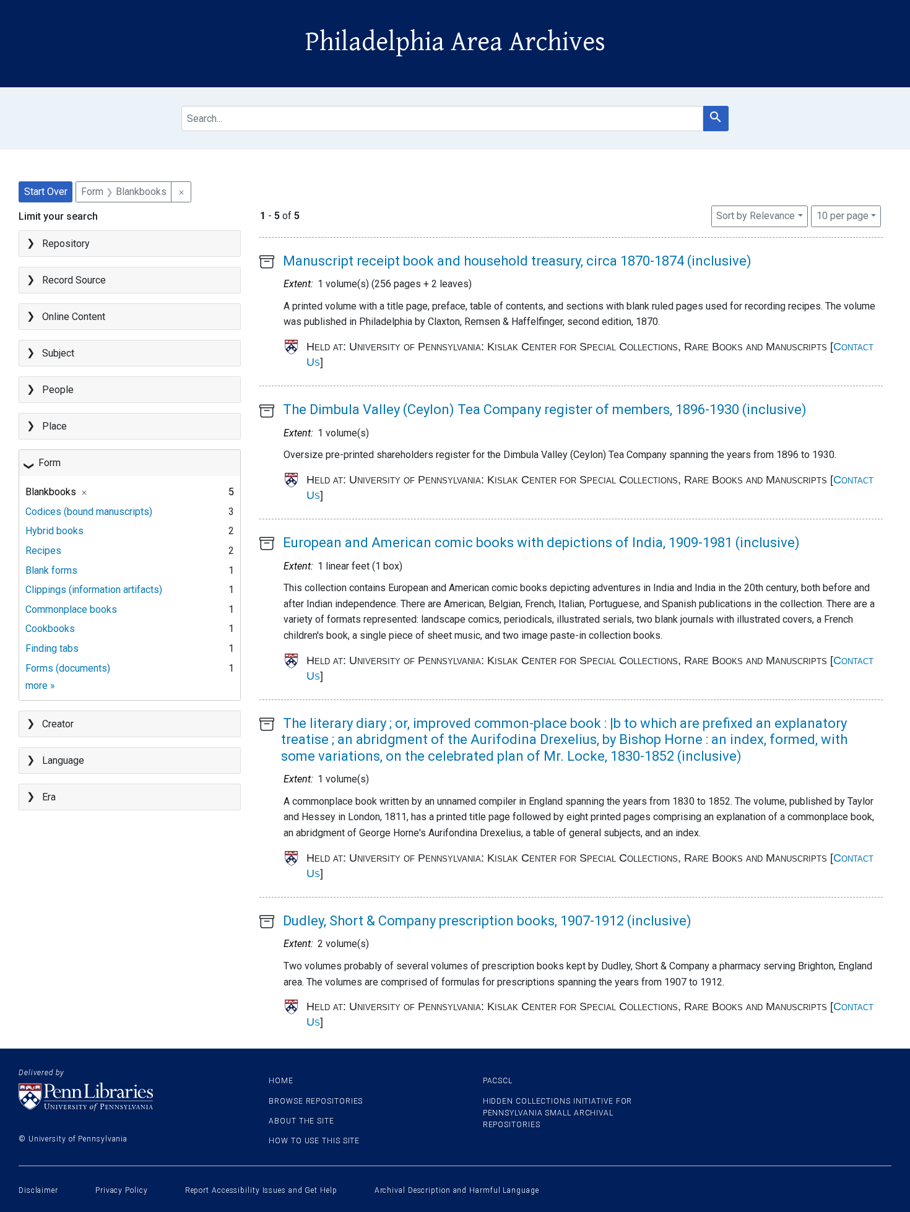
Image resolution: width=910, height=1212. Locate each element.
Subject (58, 353)
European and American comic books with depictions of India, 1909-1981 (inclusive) (541, 542)
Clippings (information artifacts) (93, 589)
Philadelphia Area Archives (455, 42)
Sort (755, 216)
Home (281, 1080)
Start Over (45, 191)
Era (49, 797)
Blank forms (51, 570)
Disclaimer (38, 1190)
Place (54, 426)
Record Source (74, 280)
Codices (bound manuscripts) (88, 511)
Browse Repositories (316, 1101)
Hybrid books (54, 531)
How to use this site (314, 1140)
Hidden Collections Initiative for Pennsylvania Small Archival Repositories (558, 1113)
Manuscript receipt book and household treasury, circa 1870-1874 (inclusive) (517, 261)
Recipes (43, 550)
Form (49, 463)
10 (843, 215)
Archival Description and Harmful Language (457, 1190)
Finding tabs (52, 648)
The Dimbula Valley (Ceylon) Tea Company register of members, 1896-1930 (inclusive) (545, 409)
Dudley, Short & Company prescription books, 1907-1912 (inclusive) (487, 920)
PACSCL (498, 1080)
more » (40, 685)
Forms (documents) (67, 668)
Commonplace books (71, 609)
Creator (58, 724)
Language (63, 760)
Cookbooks (50, 628)
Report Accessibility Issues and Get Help (261, 1190)
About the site (301, 1121)
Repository (66, 243)
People (58, 390)
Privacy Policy (121, 1190)
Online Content (73, 316)
